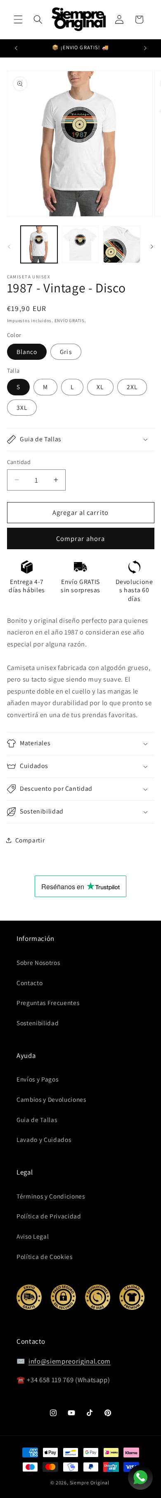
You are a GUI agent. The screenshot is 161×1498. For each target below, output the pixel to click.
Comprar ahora (80, 538)
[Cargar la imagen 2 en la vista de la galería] (80, 244)
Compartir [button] (30, 840)
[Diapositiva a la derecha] (152, 246)
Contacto (30, 983)
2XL (132, 387)
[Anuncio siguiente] (145, 48)
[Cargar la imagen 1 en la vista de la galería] (39, 244)
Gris (65, 351)
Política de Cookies (45, 1256)
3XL (22, 407)
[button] (18, 19)
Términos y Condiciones (51, 1196)
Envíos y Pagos (37, 1079)
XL (100, 387)
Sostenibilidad (38, 1023)
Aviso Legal (33, 1236)
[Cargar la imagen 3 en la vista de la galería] (121, 244)
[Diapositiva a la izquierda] (9, 246)
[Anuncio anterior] (16, 48)
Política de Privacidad (49, 1216)
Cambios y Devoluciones (51, 1099)
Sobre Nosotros (38, 962)
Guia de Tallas (37, 1119)
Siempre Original (89, 1482)
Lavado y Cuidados (44, 1139)
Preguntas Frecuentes (48, 1002)
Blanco (27, 351)
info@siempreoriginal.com (69, 1361)
